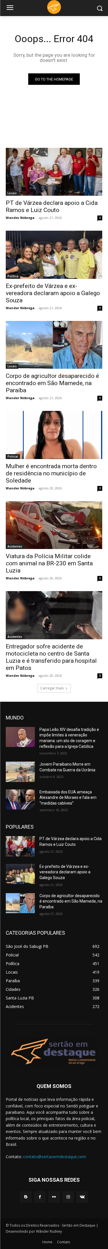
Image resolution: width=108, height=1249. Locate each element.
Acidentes (14, 546)
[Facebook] (40, 1197)
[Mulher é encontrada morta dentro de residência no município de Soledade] (54, 435)
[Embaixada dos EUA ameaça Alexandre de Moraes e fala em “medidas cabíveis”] (20, 799)
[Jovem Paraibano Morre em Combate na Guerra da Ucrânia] (20, 772)
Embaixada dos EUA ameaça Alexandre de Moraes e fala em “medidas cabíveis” (67, 797)
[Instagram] (68, 1197)
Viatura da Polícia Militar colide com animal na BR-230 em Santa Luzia (49, 563)
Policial (12, 456)
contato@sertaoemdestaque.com (54, 1156)
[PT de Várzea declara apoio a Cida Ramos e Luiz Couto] (54, 172)
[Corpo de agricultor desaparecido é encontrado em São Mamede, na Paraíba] (54, 345)
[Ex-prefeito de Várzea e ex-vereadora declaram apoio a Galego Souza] (54, 255)
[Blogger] (25, 1197)
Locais (12, 193)
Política (12, 276)
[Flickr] (54, 1197)
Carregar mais (52, 688)
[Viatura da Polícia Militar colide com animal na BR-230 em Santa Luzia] (54, 525)
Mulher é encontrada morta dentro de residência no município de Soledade (51, 473)
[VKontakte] (82, 1197)
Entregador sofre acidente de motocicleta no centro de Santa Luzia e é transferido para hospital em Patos (51, 657)
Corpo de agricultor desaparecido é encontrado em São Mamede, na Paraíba (52, 383)
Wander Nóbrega (20, 217)
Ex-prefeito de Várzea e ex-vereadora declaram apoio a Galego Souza (53, 293)
